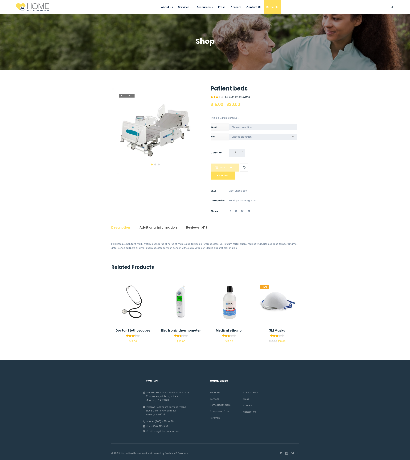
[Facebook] (230, 211)
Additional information (158, 227)
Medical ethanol (229, 330)
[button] (152, 164)
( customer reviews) (238, 97)
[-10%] (277, 282)
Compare (222, 175)
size (213, 136)
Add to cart (227, 167)
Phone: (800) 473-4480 (160, 421)
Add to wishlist (244, 168)
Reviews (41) (196, 227)
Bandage (234, 200)
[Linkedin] (248, 211)
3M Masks (277, 330)
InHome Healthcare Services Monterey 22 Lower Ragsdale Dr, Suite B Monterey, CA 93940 (167, 396)
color (214, 127)
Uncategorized (248, 200)
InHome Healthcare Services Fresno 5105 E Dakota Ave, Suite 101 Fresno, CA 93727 (166, 410)
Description (120, 227)
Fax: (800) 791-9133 (157, 426)
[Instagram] (286, 453)
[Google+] (242, 211)
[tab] (120, 227)
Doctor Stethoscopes (132, 330)
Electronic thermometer (181, 330)
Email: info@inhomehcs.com (163, 431)
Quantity (216, 152)
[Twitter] (236, 211)
